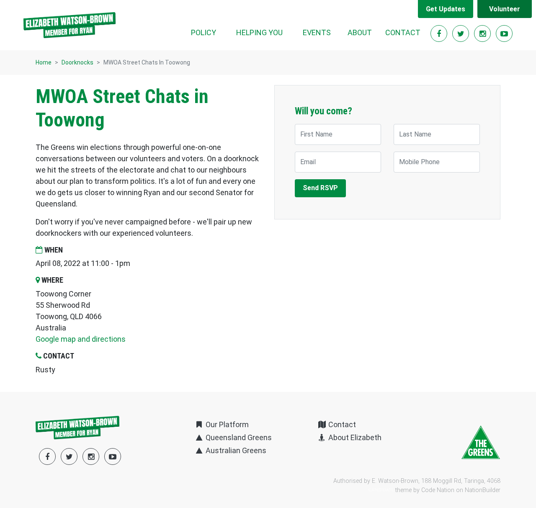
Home (44, 62)
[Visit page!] (439, 33)
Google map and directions (81, 339)
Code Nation (437, 490)
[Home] (69, 25)
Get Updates (445, 9)
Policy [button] (203, 32)
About (360, 32)
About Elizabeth (354, 437)
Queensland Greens (238, 437)
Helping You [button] (259, 32)
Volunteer (504, 9)
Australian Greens (235, 450)
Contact (402, 32)
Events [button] (317, 32)
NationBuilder (482, 490)
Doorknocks (77, 62)
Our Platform (226, 424)
